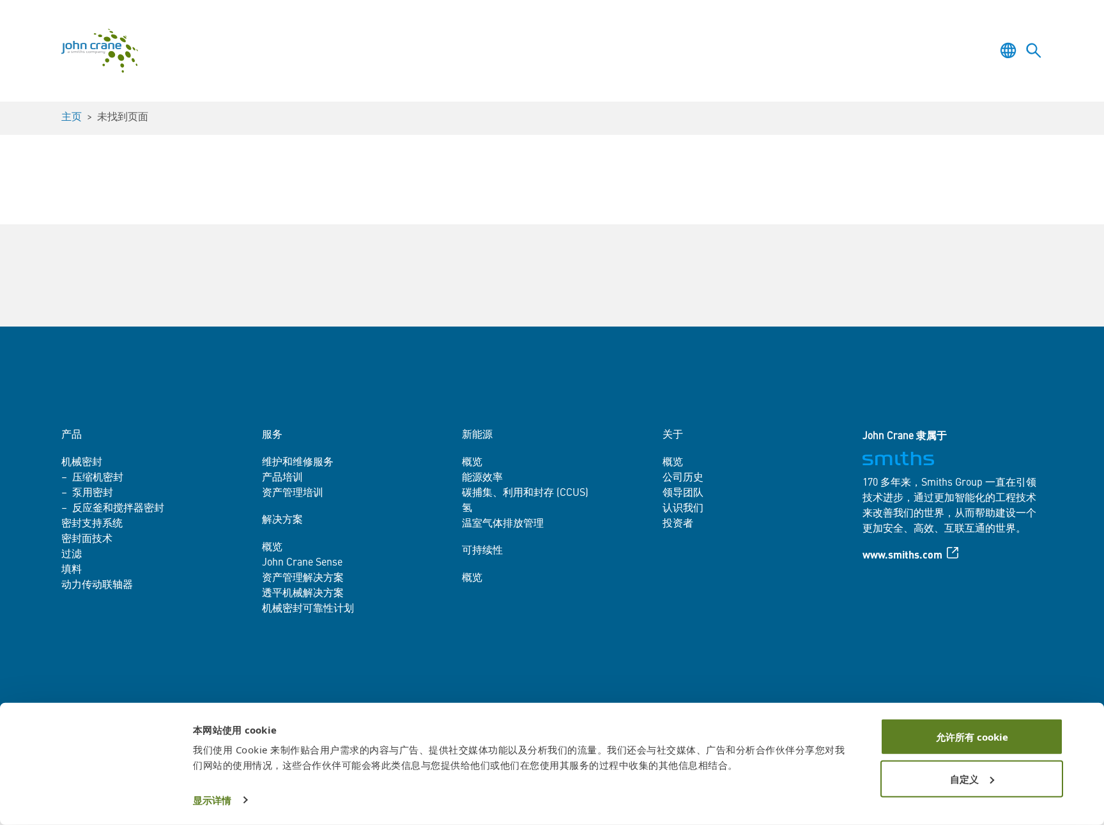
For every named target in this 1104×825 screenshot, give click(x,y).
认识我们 (683, 509)
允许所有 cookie (972, 736)
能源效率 (482, 478)
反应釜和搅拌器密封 (118, 509)
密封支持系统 (92, 524)
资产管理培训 (292, 493)
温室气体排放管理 (503, 524)
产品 (71, 435)
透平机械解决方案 (303, 594)
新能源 (477, 435)
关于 (673, 435)
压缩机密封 (97, 478)
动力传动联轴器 (97, 585)
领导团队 (683, 493)
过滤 (71, 555)
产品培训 (282, 478)
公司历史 (683, 478)
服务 (272, 435)
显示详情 (212, 800)
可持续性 (482, 551)
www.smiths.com (902, 556)
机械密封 (81, 463)
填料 (71, 570)
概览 (272, 548)
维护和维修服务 (298, 463)
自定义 (964, 778)
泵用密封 (92, 493)
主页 (71, 117)
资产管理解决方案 (303, 578)
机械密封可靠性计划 (308, 609)
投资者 (678, 524)
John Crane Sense (302, 563)
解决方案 (282, 520)
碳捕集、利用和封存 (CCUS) (525, 493)
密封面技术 (86, 539)
